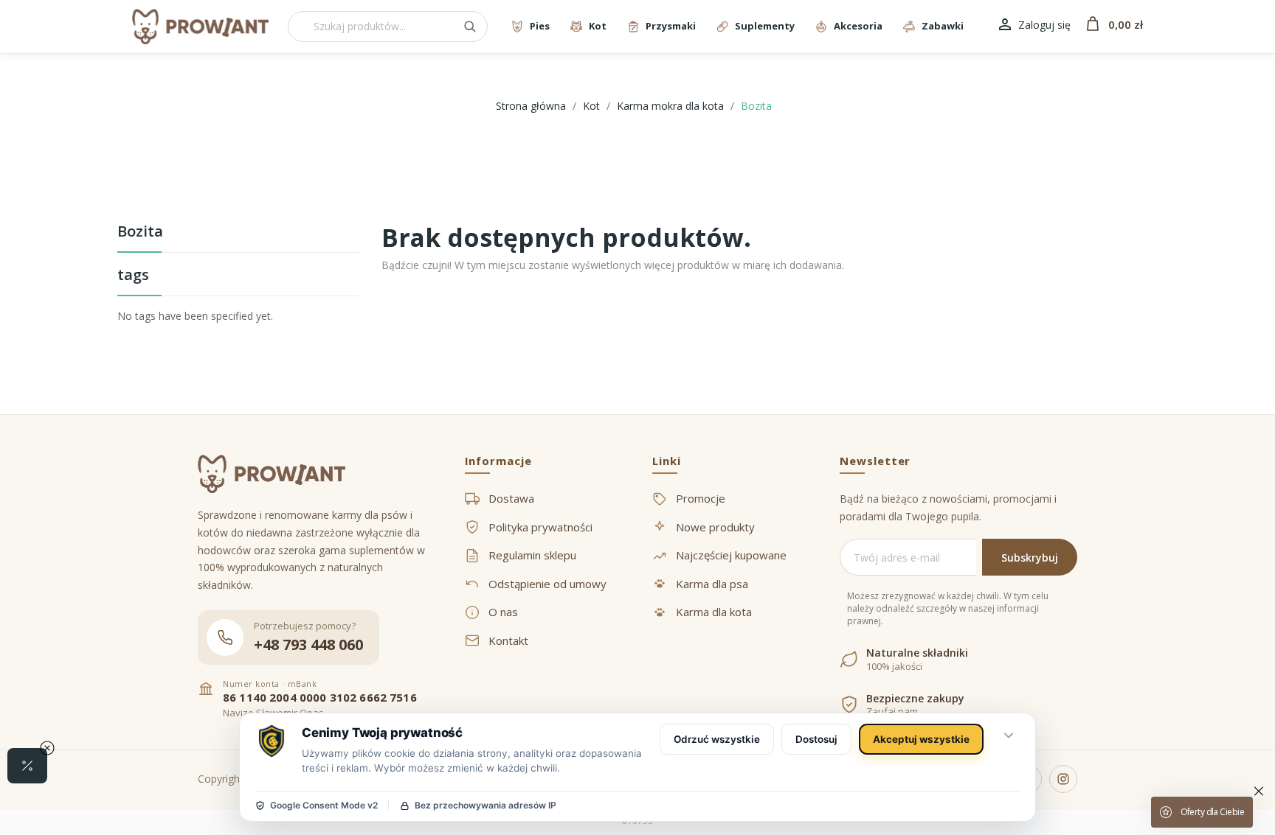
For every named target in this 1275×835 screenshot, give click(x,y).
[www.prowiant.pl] (200, 26)
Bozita (140, 232)
